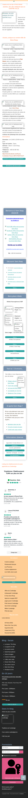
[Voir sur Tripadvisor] (5, 490)
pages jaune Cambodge (11, 601)
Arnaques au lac (9, 669)
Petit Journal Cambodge (11, 603)
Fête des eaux (9, 611)
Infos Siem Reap (9, 667)
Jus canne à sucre (10, 664)
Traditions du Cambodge (9, 728)
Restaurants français (10, 564)
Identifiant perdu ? (7, 789)
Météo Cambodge (10, 608)
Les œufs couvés (9, 649)
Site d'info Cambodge (11, 606)
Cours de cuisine (13, 386)
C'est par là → (15, 450)
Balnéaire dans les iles (14, 424)
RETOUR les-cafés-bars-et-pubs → (14, 165)
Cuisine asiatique (9, 562)
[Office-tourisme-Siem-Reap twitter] (14, 235)
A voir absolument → (15, 455)
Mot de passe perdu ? (8, 787)
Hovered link (8, 633)
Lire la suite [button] (7, 503)
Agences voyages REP (11, 598)
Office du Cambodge (10, 590)
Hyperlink (7, 628)
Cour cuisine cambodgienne (10, 732)
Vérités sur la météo (15, 245)
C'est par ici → (15, 445)
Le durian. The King (10, 644)
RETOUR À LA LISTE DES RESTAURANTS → (14, 158)
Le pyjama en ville (10, 646)
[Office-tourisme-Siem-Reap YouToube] (14, 227)
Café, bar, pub (6, 736)
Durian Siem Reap (10, 662)
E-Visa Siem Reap (10, 595)
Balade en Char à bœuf (14, 393)
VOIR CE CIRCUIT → (13, 704)
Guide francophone (10, 652)
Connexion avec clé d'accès (12, 778)
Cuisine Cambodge (10, 657)
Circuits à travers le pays (15, 427)
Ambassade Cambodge (11, 593)
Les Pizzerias (8, 567)
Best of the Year (9, 625)
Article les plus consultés (9, 711)
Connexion (13, 782)
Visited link (8, 630)
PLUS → (15, 287)
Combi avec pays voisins (15, 429)
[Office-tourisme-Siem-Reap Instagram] (14, 240)
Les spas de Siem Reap (14, 388)
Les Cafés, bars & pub (11, 572)
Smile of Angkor (9, 654)
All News (7, 622)
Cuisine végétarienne (10, 569)
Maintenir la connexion (10, 755)
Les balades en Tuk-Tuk (14, 391)
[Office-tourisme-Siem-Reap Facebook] (14, 231)
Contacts (21, 793)
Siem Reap (15, 108)
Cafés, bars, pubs (9, 659)
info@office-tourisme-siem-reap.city (15, 249)
